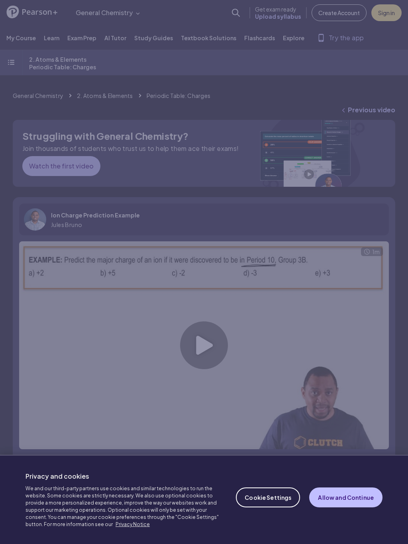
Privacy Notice (133, 524)
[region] (204, 499)
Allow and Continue (346, 497)
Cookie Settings (268, 497)
